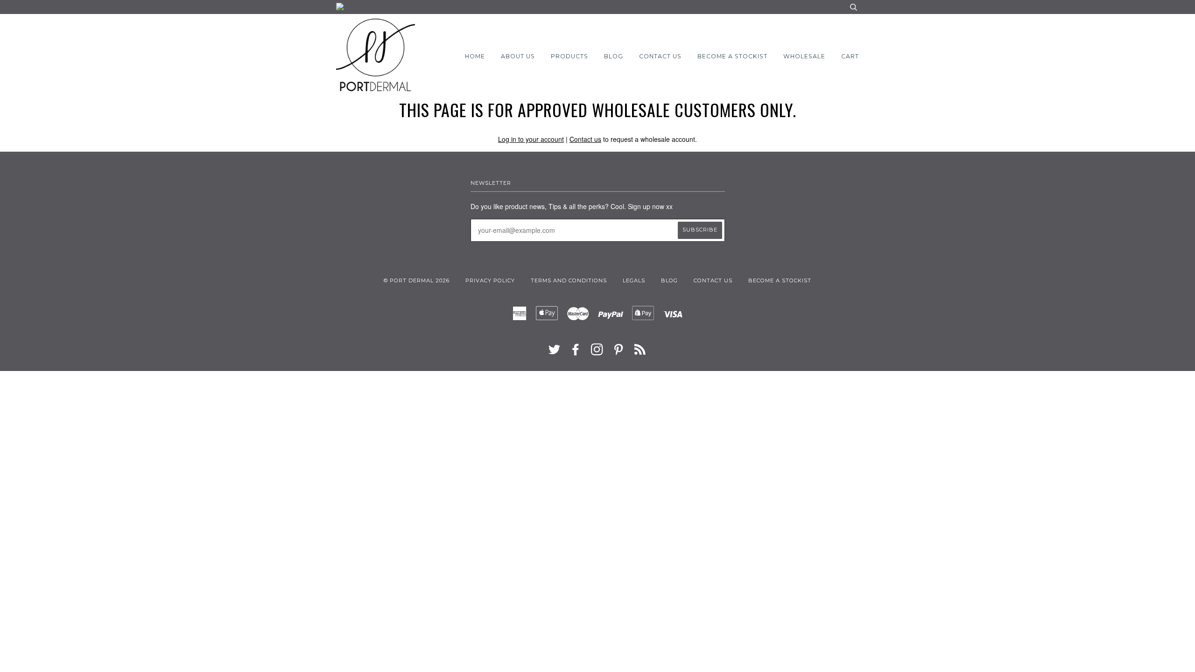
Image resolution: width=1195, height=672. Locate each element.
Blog (613, 56)
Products (569, 56)
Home (475, 56)
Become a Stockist (732, 56)
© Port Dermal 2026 (417, 280)
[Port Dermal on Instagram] (597, 352)
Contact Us (660, 56)
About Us (518, 56)
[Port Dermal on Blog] (640, 352)
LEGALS (634, 280)
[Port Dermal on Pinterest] (618, 352)
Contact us (585, 139)
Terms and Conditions (569, 280)
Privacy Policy (490, 280)
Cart (850, 56)
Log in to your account (531, 139)
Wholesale (804, 56)
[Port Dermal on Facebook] (575, 352)
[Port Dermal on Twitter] (554, 352)
